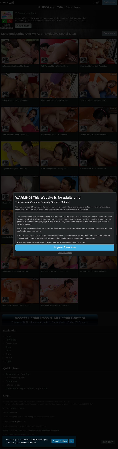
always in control (28, 442)
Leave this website (65, 253)
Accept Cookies (60, 441)
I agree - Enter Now (65, 247)
